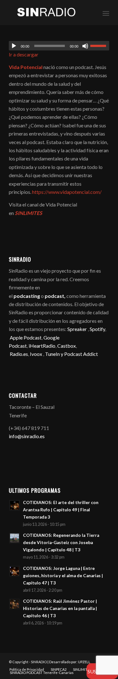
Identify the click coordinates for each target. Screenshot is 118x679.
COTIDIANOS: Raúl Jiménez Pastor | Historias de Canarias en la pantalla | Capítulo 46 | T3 (60, 608)
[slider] (99, 45)
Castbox (66, 346)
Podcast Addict (81, 354)
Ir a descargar (23, 54)
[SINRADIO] (49, 12)
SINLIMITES (28, 213)
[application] (59, 45)
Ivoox (36, 354)
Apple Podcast (26, 337)
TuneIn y (54, 354)
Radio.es (19, 354)
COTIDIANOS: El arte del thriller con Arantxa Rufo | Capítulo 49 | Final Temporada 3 (60, 509)
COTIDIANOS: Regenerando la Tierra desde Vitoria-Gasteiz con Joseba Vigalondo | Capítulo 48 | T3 (61, 542)
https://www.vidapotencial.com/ (67, 192)
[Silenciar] (85, 46)
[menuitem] (106, 12)
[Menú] (106, 12)
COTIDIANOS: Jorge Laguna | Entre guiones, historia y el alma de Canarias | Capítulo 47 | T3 (63, 575)
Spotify (97, 329)
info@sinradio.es (27, 436)
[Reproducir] (14, 46)
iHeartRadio (41, 346)
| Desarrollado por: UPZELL (69, 662)
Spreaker (77, 329)
